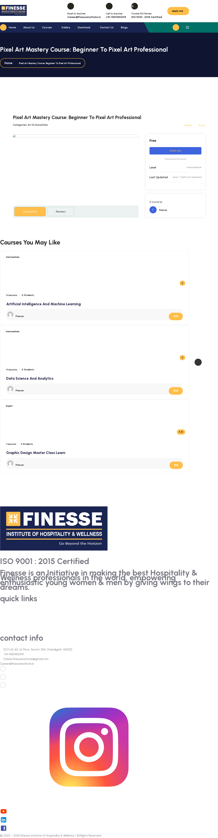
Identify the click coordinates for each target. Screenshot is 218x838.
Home (12, 27)
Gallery (65, 27)
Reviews (61, 211)
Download (84, 27)
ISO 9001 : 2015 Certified (146, 17)
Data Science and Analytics (29, 378)
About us (29, 27)
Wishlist (188, 125)
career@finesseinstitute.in (84, 17)
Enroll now (175, 150)
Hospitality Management (123, 615)
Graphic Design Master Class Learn (35, 452)
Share (201, 125)
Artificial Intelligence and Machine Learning (43, 304)
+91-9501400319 (116, 17)
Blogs (124, 27)
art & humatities (38, 124)
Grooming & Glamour (121, 621)
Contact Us (106, 27)
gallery (4, 621)
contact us (6, 626)
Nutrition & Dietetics (120, 610)
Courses (47, 27)
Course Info (30, 211)
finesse (163, 210)
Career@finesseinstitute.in (17, 663)
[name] (13, 11)
